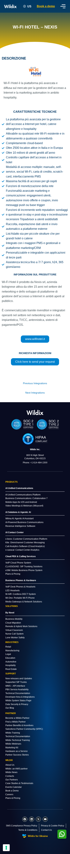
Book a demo (46, 6)
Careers (9, 794)
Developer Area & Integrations (20, 697)
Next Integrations (35, 392)
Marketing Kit (11, 747)
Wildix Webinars (13, 744)
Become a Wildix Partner (17, 718)
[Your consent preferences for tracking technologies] (6, 847)
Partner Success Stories (17, 755)
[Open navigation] (63, 6)
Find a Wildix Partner (15, 722)
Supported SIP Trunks (16, 682)
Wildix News (11, 772)
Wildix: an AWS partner (16, 768)
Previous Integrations (35, 383)
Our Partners (11, 779)
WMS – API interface (15, 686)
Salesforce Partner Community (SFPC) (24, 729)
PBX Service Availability (17, 689)
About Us (9, 765)
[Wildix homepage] (10, 6)
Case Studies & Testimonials (19, 783)
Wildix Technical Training (17, 740)
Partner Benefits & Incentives (19, 725)
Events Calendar (13, 787)
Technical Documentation (17, 693)
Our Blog (9, 708)
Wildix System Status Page (18, 700)
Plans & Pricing (12, 798)
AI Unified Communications (19, 488)
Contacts (9, 776)
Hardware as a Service (16, 751)
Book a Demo (12, 790)
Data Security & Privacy (16, 704)
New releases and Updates (18, 678)
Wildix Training (12, 733)
